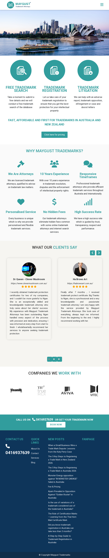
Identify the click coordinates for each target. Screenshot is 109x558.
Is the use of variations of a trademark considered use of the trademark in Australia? (61, 505)
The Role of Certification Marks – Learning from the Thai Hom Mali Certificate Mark (62, 516)
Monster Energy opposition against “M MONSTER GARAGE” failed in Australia (62, 478)
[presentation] (92, 252)
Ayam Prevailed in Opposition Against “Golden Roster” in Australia (61, 494)
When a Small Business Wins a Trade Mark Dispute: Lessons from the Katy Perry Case (62, 448)
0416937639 (44, 419)
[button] (49, 359)
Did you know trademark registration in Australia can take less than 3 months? (61, 528)
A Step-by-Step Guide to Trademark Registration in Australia (60, 539)
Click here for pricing (54, 134)
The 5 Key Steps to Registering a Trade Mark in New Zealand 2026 (62, 459)
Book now (56, 424)
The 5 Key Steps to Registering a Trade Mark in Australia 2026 (62, 469)
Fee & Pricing (54, 486)
